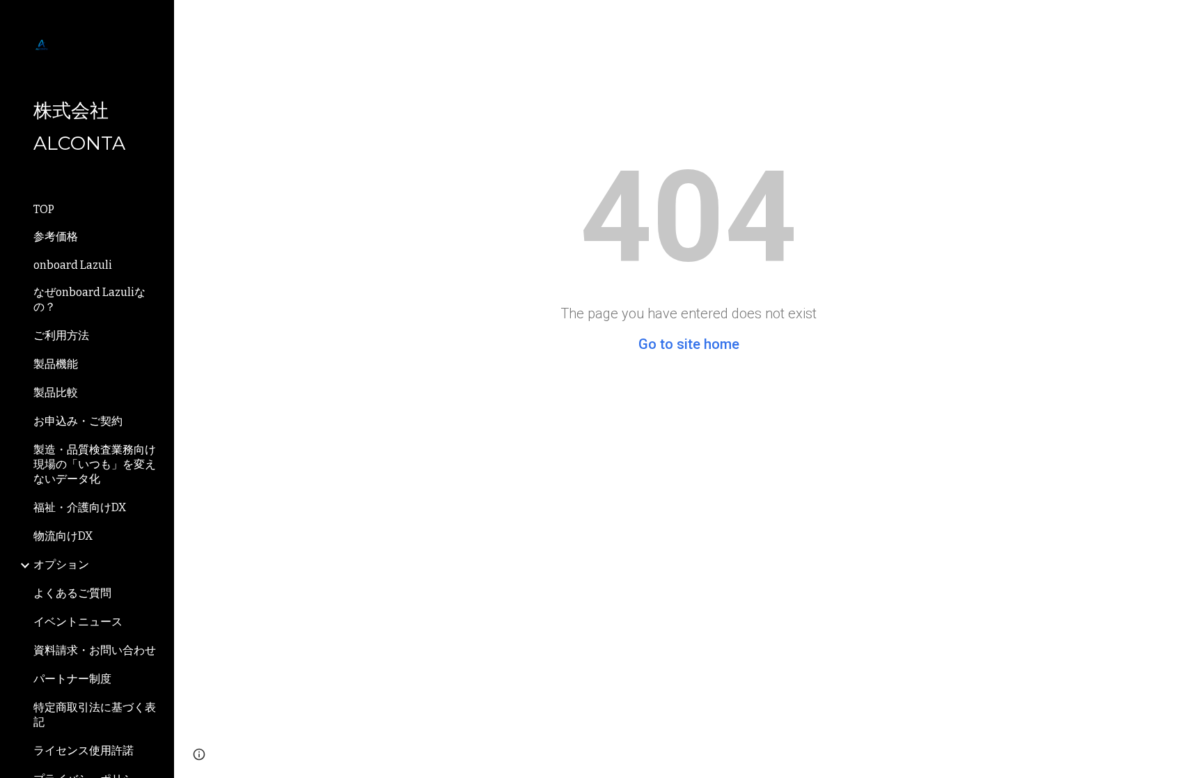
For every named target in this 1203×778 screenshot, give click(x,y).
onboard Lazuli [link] (72, 265)
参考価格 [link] (55, 236)
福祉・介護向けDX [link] (79, 507)
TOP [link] (43, 209)
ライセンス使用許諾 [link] (83, 750)
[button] (199, 754)
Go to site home (688, 344)
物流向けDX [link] (63, 536)
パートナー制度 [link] (72, 678)
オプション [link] (61, 564)
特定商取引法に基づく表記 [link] (94, 715)
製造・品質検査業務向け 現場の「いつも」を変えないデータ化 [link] (94, 464)
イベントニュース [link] (78, 621)
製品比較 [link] (55, 392)
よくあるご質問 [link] (72, 593)
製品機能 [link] (55, 364)
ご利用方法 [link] (61, 335)
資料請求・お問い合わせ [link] (94, 650)
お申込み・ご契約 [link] (78, 421)
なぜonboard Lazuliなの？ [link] (89, 299)
